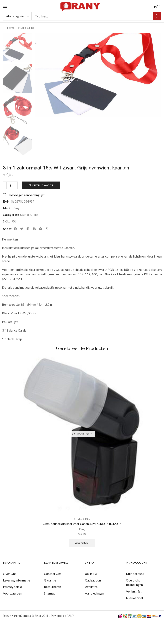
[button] (5, 6)
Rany (16, 208)
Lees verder (82, 542)
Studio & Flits (26, 27)
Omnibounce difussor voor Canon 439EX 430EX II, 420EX (82, 524)
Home (11, 27)
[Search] (157, 16)
